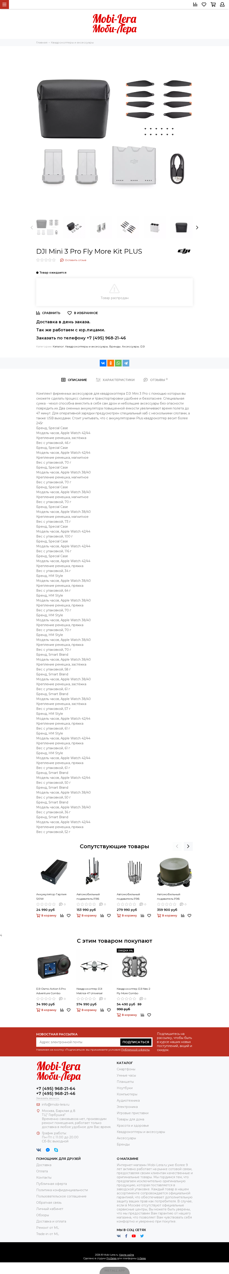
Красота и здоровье (133, 1126)
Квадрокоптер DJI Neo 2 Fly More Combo (133, 991)
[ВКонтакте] (103, 363)
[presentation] (31, 227)
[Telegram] (126, 363)
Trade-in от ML (47, 1234)
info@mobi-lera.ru (55, 1105)
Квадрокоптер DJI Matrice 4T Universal (89, 991)
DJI (142, 346)
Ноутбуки (125, 1088)
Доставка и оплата (51, 1221)
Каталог (58, 346)
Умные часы (126, 1075)
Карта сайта (126, 1254)
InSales (141, 1258)
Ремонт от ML (47, 1228)
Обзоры (42, 1215)
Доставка (43, 1165)
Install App (114, 1270)
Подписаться (136, 1042)
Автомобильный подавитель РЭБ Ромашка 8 (128, 897)
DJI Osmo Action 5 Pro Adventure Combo (51, 991)
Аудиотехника (128, 1100)
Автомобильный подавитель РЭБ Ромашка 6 (88, 897)
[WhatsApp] (118, 363)
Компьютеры (127, 1094)
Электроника (127, 1107)
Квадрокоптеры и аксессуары (86, 346)
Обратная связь (48, 1203)
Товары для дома (130, 1119)
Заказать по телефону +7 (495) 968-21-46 (81, 338)
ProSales (111, 1258)
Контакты (43, 1178)
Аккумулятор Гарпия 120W (51, 896)
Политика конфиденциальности (62, 1190)
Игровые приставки (132, 1113)
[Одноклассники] (110, 363)
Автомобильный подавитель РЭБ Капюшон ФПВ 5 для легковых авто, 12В (171, 897)
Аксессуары (130, 346)
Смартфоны (126, 1069)
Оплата (42, 1171)
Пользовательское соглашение (61, 1196)
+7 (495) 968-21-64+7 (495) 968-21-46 (55, 1091)
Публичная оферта (51, 1184)
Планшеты (125, 1082)
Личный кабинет (49, 1209)
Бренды (115, 346)
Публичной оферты (135, 1049)
